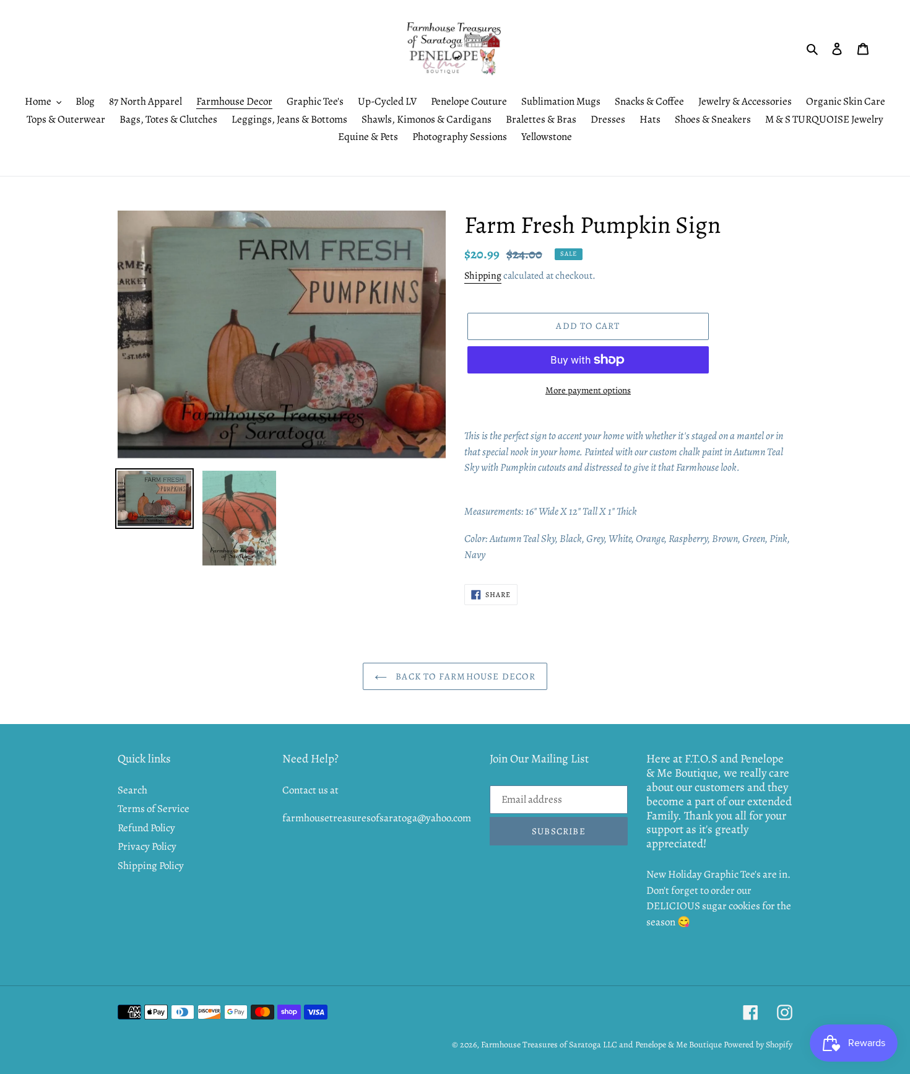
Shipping (482, 275)
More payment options (588, 390)
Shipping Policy (151, 865)
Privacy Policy (147, 846)
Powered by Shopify (758, 1044)
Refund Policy (146, 828)
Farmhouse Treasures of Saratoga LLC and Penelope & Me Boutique (601, 1044)
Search (132, 790)
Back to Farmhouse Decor (464, 676)
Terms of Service (153, 808)
